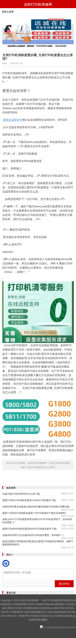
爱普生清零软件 (12, 120)
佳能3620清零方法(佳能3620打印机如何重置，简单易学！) (33, 535)
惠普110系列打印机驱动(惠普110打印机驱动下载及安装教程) (34, 512)
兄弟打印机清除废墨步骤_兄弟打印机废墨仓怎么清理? (37, 57)
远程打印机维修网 (38, 4)
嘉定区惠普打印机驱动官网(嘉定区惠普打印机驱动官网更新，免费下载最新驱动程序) (37, 543)
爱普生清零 (8, 11)
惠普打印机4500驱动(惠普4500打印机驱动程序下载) (29, 528)
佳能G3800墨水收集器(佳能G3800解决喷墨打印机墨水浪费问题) (36, 506)
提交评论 (64, 583)
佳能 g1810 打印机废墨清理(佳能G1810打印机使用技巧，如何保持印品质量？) (37, 521)
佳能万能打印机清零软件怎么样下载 (21, 493)
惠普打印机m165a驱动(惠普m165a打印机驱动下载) (29, 500)
